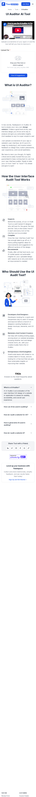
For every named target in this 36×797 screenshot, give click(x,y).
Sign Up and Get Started (17, 479)
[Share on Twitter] (12, 448)
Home (10, 9)
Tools (16, 9)
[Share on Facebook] (20, 448)
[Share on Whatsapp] (24, 448)
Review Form (6, 796)
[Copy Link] (28, 448)
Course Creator (24, 796)
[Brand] (10, 4)
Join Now (26, 4)
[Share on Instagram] (16, 448)
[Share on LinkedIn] (8, 448)
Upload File (5, 50)
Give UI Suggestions (18, 75)
